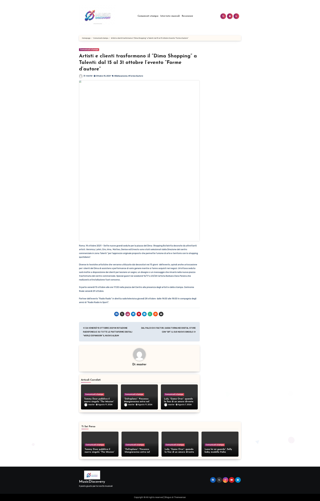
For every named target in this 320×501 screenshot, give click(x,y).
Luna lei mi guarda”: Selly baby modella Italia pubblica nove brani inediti (219, 452)
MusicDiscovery (92, 482)
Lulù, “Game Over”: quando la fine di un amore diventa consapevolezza (178, 401)
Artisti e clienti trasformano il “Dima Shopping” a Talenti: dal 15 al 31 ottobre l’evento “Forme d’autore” (138, 63)
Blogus (168, 497)
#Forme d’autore (135, 76)
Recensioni (187, 16)
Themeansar (180, 497)
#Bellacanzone (120, 76)
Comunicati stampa (148, 16)
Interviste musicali (170, 16)
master (89, 76)
